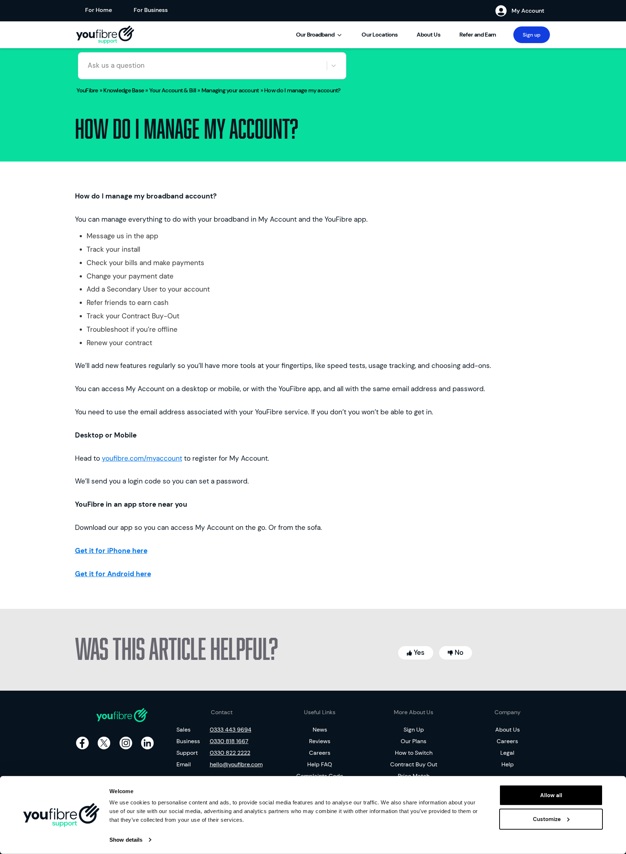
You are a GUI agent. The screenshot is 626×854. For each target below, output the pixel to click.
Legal (507, 753)
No (458, 652)
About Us (428, 34)
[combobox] (88, 65)
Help (507, 764)
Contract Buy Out (413, 764)
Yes (418, 652)
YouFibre (87, 90)
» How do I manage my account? (300, 90)
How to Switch (414, 753)
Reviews (319, 741)
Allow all (551, 795)
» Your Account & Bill (170, 90)
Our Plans (413, 741)
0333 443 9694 (230, 729)
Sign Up (414, 729)
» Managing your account (228, 90)
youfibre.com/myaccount (142, 458)
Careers (319, 753)
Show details (125, 840)
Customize (547, 818)
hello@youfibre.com (236, 764)
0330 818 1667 (229, 741)
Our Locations (379, 34)
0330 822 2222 (230, 753)
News (320, 729)
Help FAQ (319, 764)
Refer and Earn (477, 34)
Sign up (532, 35)
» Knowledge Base (122, 90)
